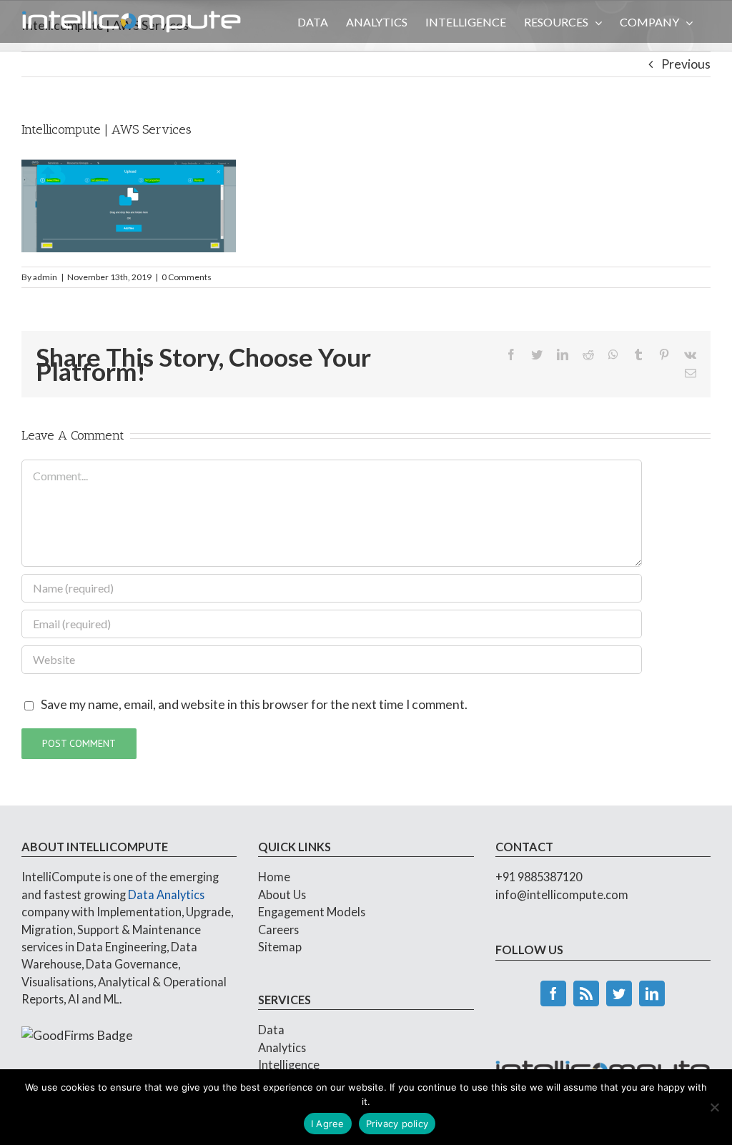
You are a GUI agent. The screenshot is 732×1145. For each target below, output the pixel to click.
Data (271, 1029)
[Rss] (586, 993)
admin (45, 277)
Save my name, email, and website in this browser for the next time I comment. (254, 704)
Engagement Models (311, 911)
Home (274, 876)
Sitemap (280, 946)
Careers (278, 929)
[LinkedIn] (652, 993)
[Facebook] (553, 993)
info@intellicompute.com (561, 894)
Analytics (282, 1047)
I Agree (328, 1123)
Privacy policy (397, 1123)
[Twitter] (619, 993)
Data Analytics (166, 894)
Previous (686, 63)
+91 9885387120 (538, 876)
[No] (714, 1107)
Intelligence (289, 1064)
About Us (282, 894)
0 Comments (187, 277)
